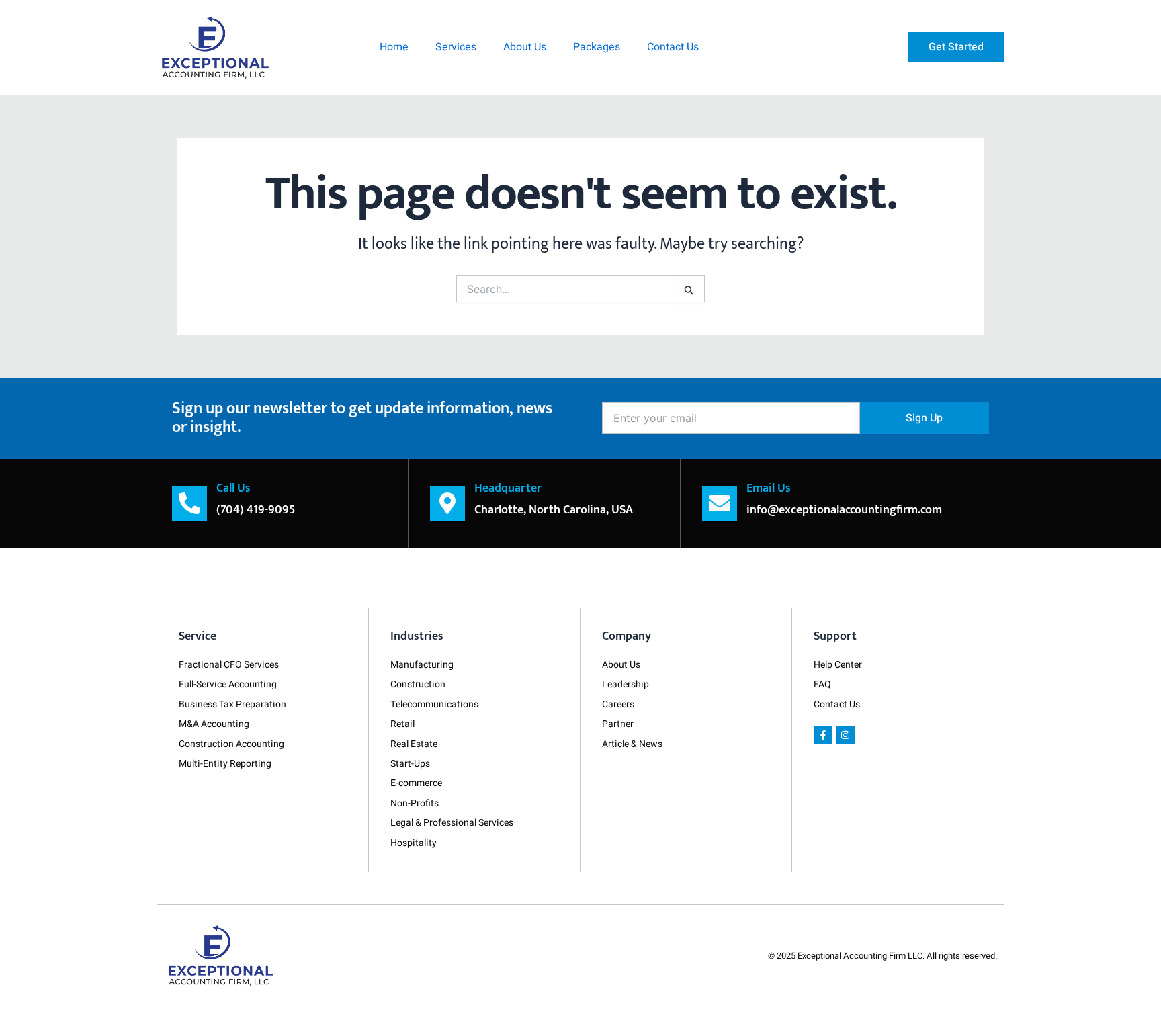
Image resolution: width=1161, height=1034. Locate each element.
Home (394, 47)
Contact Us (673, 47)
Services (455, 47)
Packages (596, 47)
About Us (524, 47)
